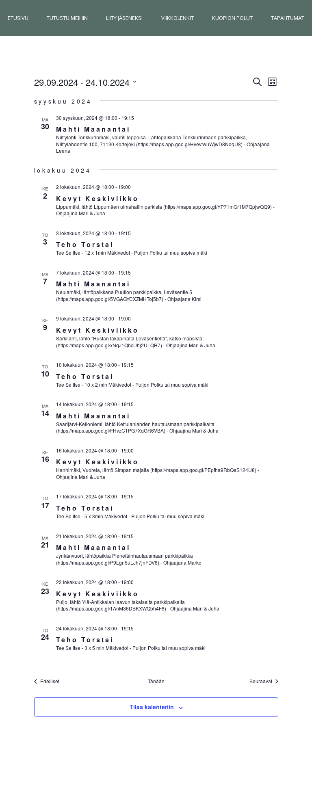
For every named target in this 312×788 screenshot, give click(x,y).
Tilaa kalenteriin (152, 707)
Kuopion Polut (232, 18)
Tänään (156, 681)
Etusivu (18, 18)
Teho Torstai (85, 244)
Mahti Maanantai (93, 129)
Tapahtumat (287, 18)
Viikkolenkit (177, 18)
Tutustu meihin (67, 18)
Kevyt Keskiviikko (97, 198)
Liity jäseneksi (124, 18)
